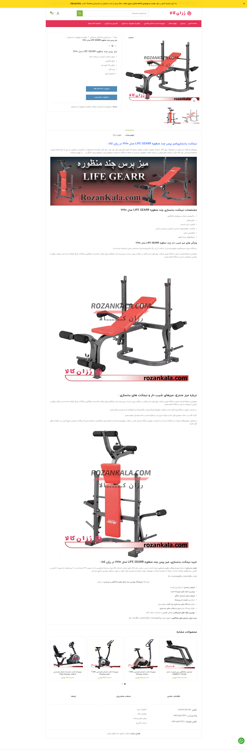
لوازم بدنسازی (191, 568)
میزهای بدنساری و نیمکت (101, 106)
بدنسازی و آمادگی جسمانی (100, 37)
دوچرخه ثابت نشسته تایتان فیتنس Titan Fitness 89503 (67, 673)
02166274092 (184, 710)
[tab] (129, 134)
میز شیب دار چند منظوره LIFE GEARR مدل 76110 (160, 243)
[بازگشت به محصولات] (112, 46)
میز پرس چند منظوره (157, 562)
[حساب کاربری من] (58, 13)
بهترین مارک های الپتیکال (184, 612)
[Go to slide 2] (122, 684)
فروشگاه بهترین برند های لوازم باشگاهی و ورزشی (123, 582)
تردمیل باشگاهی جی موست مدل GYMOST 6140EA (179, 673)
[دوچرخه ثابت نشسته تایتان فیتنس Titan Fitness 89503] (67, 654)
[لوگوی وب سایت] (180, 13)
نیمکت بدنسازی (187, 144)
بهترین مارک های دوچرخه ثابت (183, 591)
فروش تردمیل (189, 587)
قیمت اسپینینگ (180, 600)
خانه (115, 37)
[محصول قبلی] (115, 46)
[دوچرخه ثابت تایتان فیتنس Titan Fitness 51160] (104, 654)
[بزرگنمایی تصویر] (194, 101)
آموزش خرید (142, 709)
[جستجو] (80, 13)
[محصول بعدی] (109, 46)
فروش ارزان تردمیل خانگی (185, 596)
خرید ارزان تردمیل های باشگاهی (184, 618)
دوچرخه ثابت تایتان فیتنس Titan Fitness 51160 (104, 673)
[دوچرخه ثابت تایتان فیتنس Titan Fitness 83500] (142, 654)
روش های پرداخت (140, 718)
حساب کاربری (141, 723)
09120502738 (179, 715)
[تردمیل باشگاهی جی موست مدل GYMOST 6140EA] (179, 654)
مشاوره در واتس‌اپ (101, 97)
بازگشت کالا (142, 714)
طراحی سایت (135, 733)
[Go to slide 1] (125, 684)
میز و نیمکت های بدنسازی (170, 608)
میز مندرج (182, 395)
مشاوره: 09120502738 (101, 89)
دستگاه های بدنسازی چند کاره (179, 604)
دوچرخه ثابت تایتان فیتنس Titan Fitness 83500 (142, 673)
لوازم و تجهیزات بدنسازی (77, 37)
